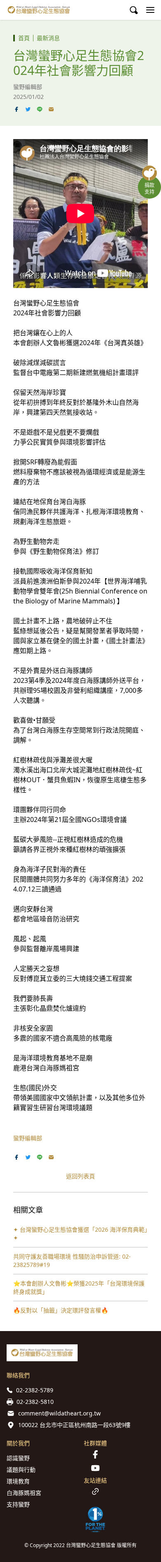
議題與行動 (21, 1469)
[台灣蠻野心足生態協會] (39, 10)
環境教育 (18, 1481)
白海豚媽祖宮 (24, 1493)
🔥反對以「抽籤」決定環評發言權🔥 (60, 1310)
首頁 (24, 38)
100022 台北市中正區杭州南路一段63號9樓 (74, 1425)
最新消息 (48, 38)
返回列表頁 (80, 1176)
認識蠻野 (18, 1458)
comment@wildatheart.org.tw (59, 1413)
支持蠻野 (18, 1504)
